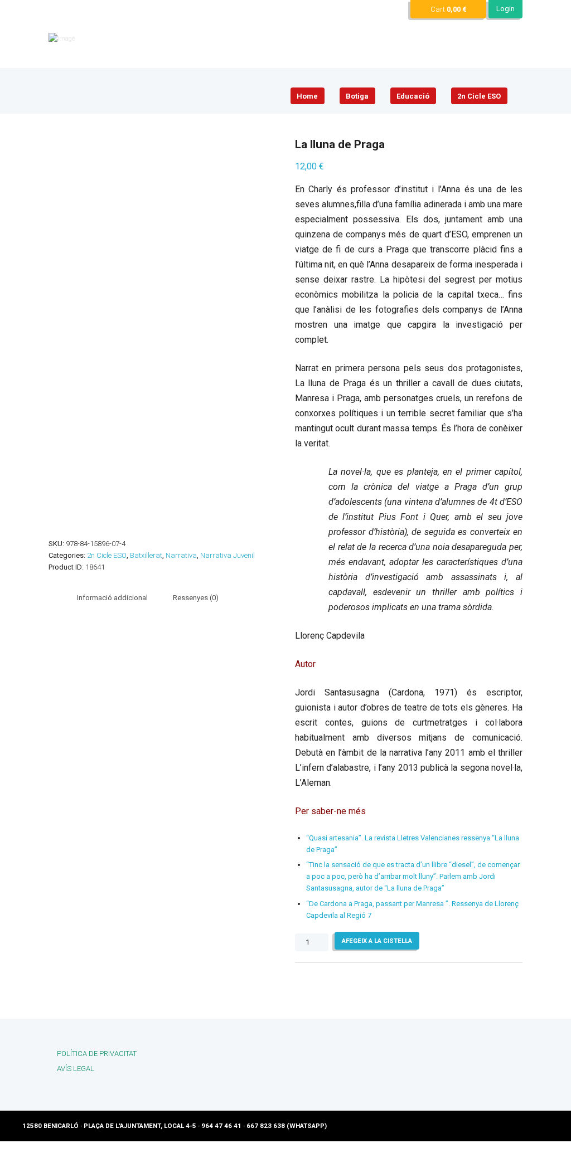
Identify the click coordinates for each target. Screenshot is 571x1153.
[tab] (112, 598)
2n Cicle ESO (479, 96)
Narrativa (181, 555)
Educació (412, 96)
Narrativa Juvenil (227, 555)
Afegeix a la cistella (377, 941)
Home (307, 96)
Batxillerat (146, 555)
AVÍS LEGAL (75, 1068)
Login (505, 8)
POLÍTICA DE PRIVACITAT (97, 1053)
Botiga (357, 96)
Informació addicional (112, 597)
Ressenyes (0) (196, 597)
